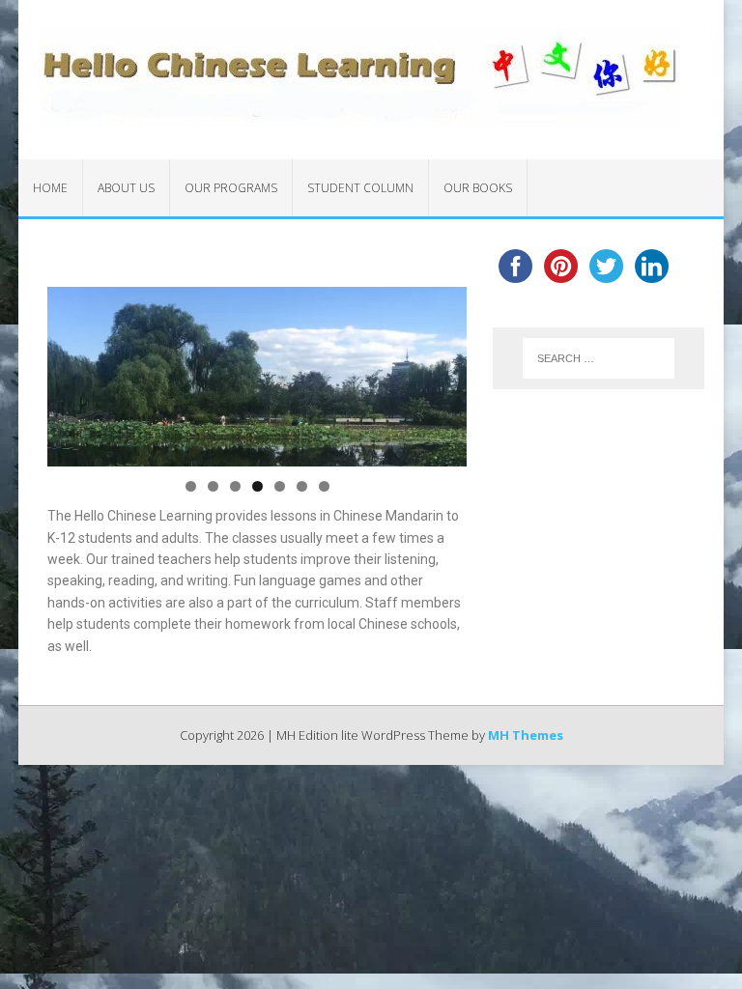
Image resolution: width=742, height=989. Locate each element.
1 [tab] (191, 486)
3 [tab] (235, 486)
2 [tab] (213, 486)
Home (50, 188)
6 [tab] (302, 486)
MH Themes (525, 735)
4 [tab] (257, 486)
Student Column (360, 188)
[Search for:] (598, 358)
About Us (126, 188)
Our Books (477, 188)
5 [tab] (279, 486)
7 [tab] (324, 486)
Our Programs (231, 188)
